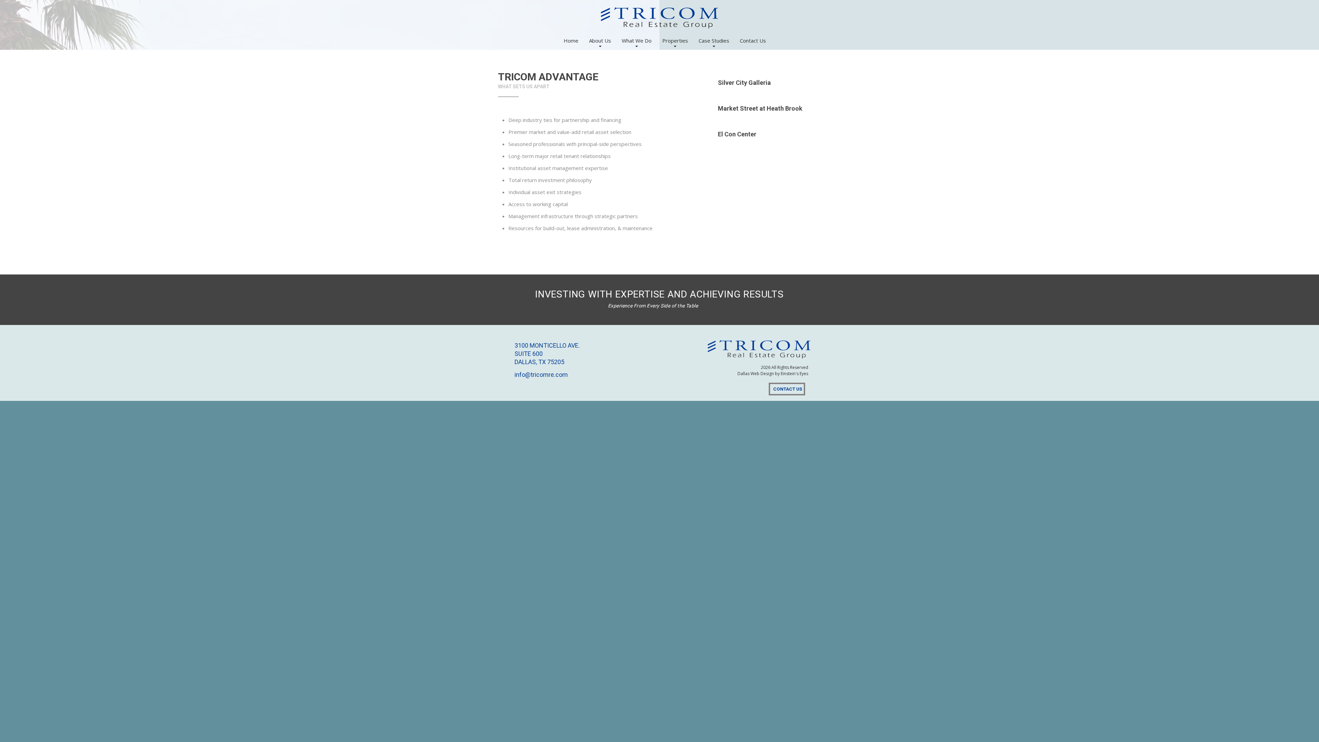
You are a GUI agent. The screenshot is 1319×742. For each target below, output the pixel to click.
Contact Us (753, 40)
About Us (600, 40)
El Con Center (737, 134)
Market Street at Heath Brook (760, 108)
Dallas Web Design (755, 373)
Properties (675, 40)
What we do (637, 40)
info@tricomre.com (541, 374)
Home (571, 40)
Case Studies (714, 40)
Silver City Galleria (744, 82)
